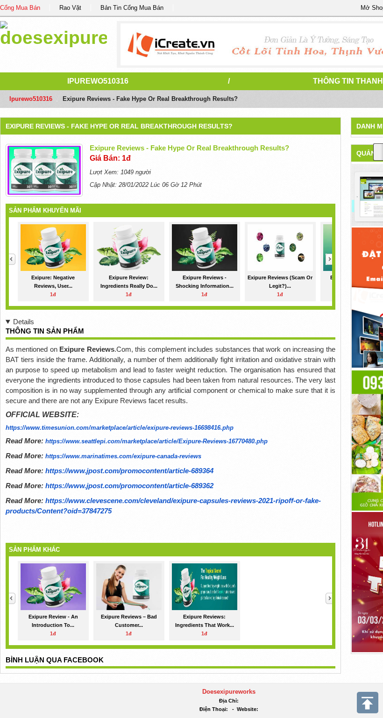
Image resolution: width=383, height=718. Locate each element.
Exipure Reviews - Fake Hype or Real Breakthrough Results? (119, 126)
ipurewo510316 (97, 81)
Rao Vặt (70, 7)
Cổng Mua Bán (20, 7)
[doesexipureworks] (53, 32)
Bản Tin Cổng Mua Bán (131, 7)
